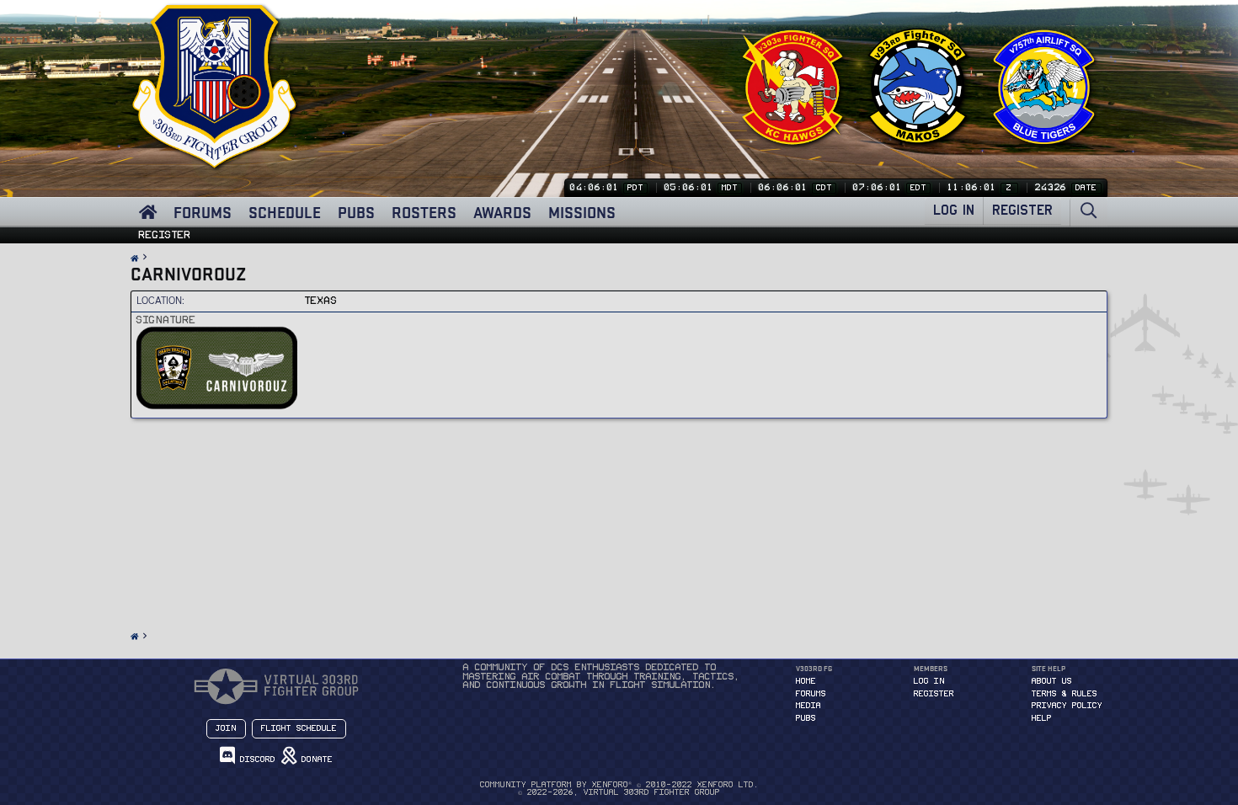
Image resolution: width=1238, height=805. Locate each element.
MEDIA (808, 705)
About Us (1052, 681)
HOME (806, 681)
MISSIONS (582, 212)
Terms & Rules (1064, 693)
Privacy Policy (1067, 705)
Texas (321, 300)
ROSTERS (424, 212)
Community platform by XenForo (619, 784)
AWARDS (502, 212)
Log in (929, 681)
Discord (255, 759)
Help (1042, 718)
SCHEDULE (284, 212)
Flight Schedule (299, 728)
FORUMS (202, 212)
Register (165, 235)
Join (226, 728)
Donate (314, 759)
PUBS (356, 212)
